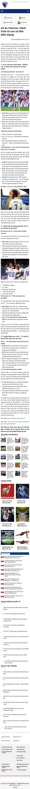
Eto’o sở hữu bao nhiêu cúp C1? (16, 418)
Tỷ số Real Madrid (21, 770)
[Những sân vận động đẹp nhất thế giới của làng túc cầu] (3, 456)
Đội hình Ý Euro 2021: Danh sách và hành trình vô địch (14, 596)
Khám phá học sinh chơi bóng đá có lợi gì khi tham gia (10, 466)
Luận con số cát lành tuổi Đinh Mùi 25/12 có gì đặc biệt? (7, 502)
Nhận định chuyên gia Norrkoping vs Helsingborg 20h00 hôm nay (14, 569)
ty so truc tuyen (8, 136)
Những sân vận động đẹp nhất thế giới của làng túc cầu (10, 457)
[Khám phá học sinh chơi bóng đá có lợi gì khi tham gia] (3, 465)
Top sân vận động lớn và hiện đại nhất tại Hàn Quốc (10, 448)
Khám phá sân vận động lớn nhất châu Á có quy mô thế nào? (25, 441)
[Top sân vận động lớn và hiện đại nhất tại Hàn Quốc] (3, 448)
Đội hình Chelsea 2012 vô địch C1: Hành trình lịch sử (13, 584)
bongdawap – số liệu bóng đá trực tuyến (19, 783)
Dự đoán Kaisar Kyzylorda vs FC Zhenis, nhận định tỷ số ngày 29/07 (14, 588)
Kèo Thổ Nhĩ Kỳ (20, 758)
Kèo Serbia (19, 760)
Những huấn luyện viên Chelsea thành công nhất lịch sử (25, 474)
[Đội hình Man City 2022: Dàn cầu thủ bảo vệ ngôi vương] (7, 537)
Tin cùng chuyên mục (9, 434)
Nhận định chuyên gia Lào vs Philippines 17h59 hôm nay (12, 579)
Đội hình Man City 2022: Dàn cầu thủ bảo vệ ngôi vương (7, 548)
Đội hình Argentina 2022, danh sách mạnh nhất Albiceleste (14, 592)
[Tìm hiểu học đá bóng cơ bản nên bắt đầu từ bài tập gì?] (17, 456)
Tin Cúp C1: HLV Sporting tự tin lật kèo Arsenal (7, 525)
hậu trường (14, 57)
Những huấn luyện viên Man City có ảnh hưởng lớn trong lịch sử (10, 475)
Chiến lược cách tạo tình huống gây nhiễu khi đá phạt (25, 466)
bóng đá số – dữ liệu (13, 75)
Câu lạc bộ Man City (7, 747)
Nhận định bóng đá (6, 740)
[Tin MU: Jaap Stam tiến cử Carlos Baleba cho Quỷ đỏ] (22, 491)
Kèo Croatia (20, 755)
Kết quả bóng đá (21, 747)
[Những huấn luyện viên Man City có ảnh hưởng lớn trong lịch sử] (3, 473)
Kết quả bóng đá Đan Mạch (22, 767)
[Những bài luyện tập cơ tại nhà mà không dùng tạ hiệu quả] (22, 537)
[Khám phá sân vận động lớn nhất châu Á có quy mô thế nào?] (17, 440)
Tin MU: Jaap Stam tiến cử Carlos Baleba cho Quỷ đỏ (21, 502)
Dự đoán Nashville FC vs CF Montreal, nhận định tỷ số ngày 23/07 (13, 575)
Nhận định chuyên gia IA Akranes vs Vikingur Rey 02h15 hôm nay (14, 557)
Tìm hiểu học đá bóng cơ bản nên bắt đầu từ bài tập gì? (25, 457)
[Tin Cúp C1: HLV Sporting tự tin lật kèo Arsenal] (7, 514)
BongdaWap (16, 740)
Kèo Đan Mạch (5, 764)
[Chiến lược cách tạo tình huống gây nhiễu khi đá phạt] (17, 465)
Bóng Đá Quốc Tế (17, 736)
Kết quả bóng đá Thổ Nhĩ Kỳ (7, 770)
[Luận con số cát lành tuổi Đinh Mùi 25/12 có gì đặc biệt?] (7, 491)
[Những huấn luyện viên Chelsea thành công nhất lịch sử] (17, 473)
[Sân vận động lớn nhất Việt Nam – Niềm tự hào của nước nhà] (17, 448)
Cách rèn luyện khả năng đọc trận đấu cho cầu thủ (10, 441)
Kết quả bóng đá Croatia (6, 767)
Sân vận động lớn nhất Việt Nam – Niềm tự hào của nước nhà (25, 449)
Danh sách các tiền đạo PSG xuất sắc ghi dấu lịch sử (13, 565)
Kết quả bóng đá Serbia (23, 764)
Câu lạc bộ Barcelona (7, 749)
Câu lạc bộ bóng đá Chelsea (7, 752)
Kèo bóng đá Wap (21, 751)
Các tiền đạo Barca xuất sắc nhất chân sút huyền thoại (13, 561)
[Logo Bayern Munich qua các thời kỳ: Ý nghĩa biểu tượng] (22, 514)
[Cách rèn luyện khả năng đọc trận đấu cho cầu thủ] (3, 440)
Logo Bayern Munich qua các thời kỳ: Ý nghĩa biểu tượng (22, 525)
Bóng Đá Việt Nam (6, 736)
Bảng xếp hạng (20, 749)
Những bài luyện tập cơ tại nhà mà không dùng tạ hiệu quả (22, 548)
